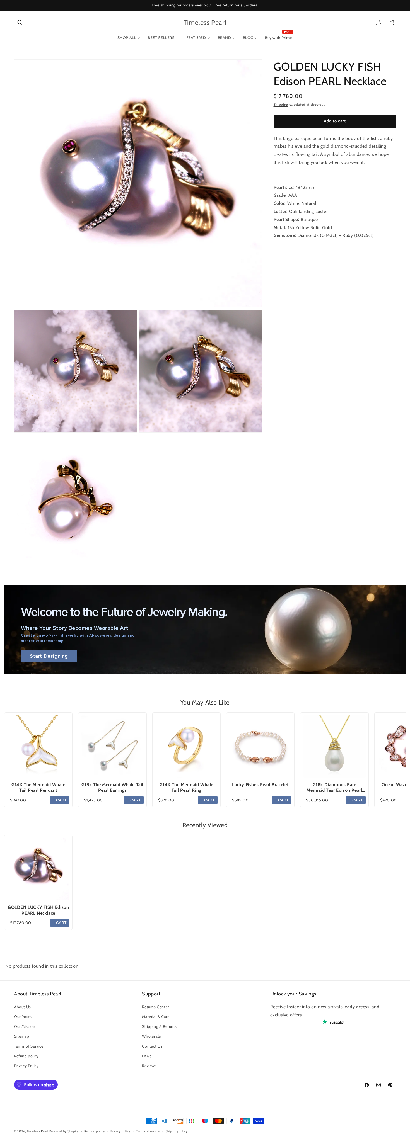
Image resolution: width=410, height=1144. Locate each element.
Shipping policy (177, 1131)
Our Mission (24, 1026)
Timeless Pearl (38, 1131)
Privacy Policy (26, 1065)
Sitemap (21, 1036)
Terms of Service (29, 1045)
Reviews (149, 1065)
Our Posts (23, 1016)
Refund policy (26, 1055)
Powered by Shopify (64, 1131)
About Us (22, 1006)
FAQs (146, 1055)
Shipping (281, 104)
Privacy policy (120, 1131)
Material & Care (155, 1016)
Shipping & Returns (159, 1026)
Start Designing (49, 656)
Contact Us (152, 1045)
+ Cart (60, 800)
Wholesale (151, 1036)
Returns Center (155, 1006)
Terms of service (148, 1131)
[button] (20, 22)
